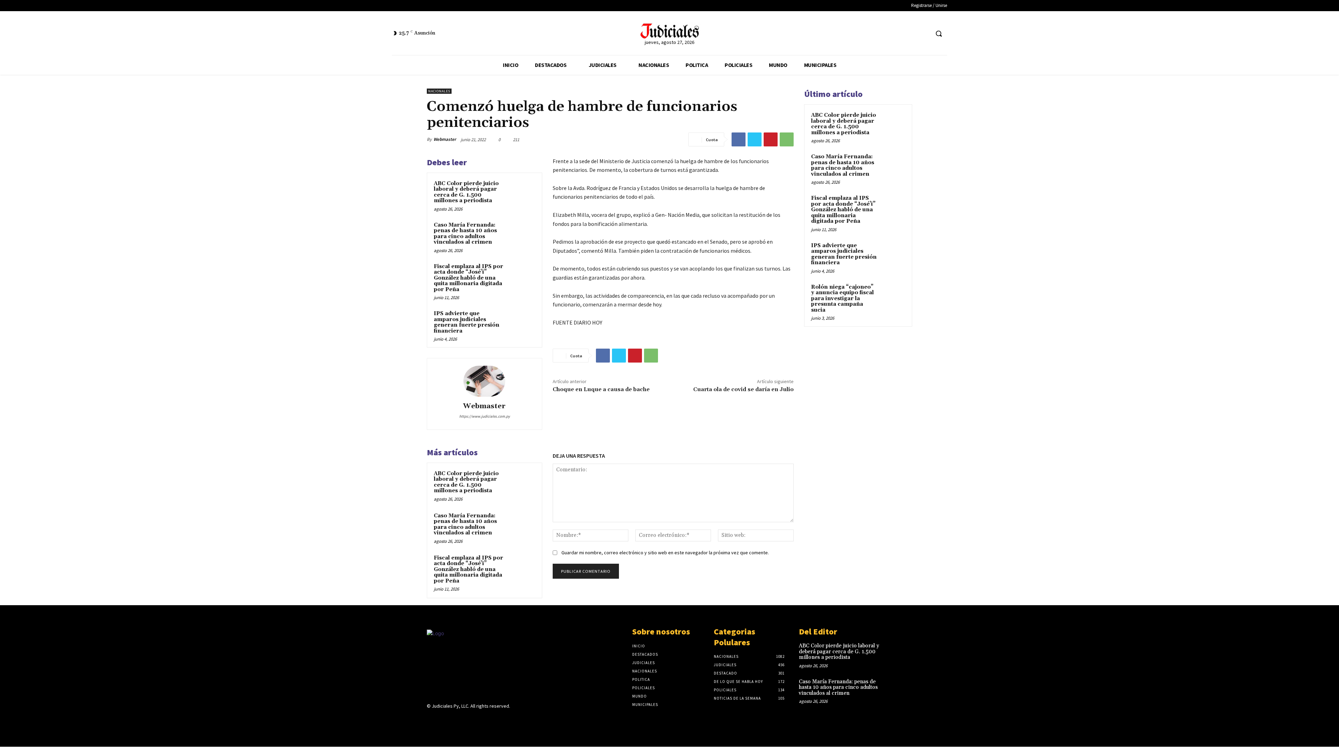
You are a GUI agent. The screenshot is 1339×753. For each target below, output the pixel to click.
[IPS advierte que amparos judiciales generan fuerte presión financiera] (522, 323)
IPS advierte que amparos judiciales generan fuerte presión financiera (466, 322)
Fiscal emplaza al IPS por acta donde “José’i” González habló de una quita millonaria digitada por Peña (468, 278)
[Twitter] (924, 33)
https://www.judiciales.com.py (484, 416)
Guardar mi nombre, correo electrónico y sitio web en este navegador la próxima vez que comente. (665, 552)
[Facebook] (911, 33)
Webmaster (444, 139)
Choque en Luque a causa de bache (601, 389)
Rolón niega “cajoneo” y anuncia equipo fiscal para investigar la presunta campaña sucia (842, 298)
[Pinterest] (771, 139)
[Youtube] (480, 719)
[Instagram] (443, 719)
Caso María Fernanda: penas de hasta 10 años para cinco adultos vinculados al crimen (465, 234)
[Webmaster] (484, 381)
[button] (938, 33)
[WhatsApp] (787, 139)
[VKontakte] (468, 719)
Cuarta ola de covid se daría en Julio (743, 389)
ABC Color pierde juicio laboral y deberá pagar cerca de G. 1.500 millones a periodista (466, 192)
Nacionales (439, 91)
